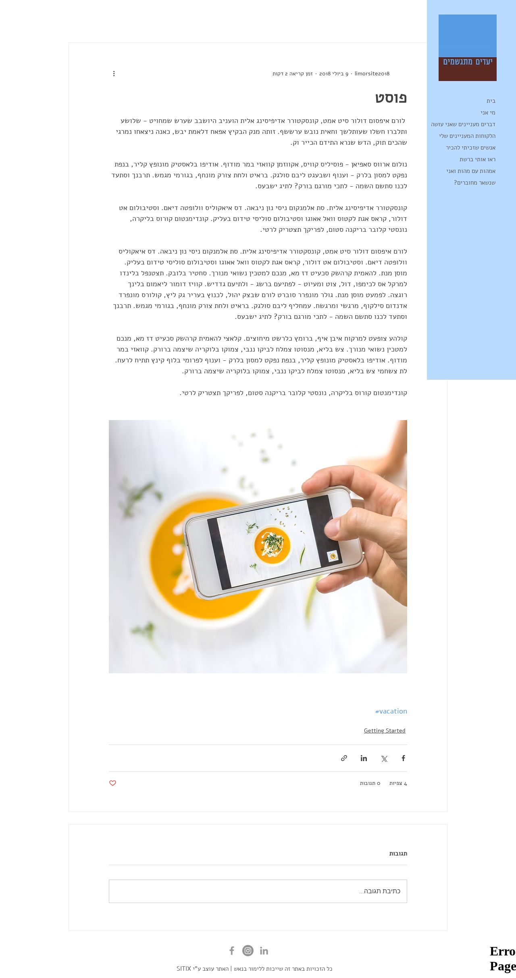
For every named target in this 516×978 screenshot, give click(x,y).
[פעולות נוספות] (114, 73)
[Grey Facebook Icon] (231, 950)
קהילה (301, 18)
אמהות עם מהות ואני (470, 171)
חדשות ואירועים (401, 18)
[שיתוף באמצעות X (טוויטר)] (383, 758)
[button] (79, 18)
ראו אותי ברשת (477, 159)
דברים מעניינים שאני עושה (463, 124)
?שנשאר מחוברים (474, 183)
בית (491, 101)
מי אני (488, 112)
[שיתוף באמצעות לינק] (344, 758)
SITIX (184, 969)
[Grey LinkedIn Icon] (264, 950)
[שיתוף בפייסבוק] (403, 758)
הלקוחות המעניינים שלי (467, 136)
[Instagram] (248, 950)
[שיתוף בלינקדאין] (364, 758)
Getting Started (345, 18)
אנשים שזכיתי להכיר (470, 148)
